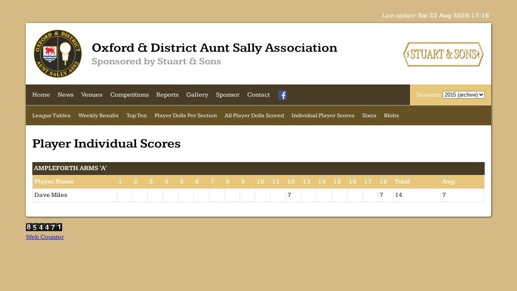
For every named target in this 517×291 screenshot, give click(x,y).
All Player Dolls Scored (254, 115)
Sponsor (228, 95)
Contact (258, 95)
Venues (91, 95)
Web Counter (45, 237)
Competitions (129, 95)
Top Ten (136, 115)
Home (41, 95)
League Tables (51, 115)
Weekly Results (98, 115)
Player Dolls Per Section (186, 115)
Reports (167, 95)
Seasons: (429, 95)
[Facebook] (283, 95)
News (66, 95)
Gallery (197, 95)
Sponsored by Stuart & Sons (156, 61)
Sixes (369, 115)
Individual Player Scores (323, 115)
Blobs (391, 115)
